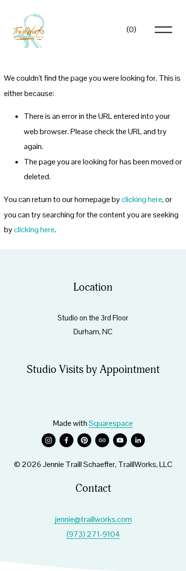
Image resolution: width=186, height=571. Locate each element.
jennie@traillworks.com (93, 519)
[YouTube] (120, 440)
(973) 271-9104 (93, 534)
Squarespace (111, 423)
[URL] (102, 440)
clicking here (142, 199)
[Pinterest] (84, 440)
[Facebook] (66, 440)
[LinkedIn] (138, 440)
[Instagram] (49, 440)
